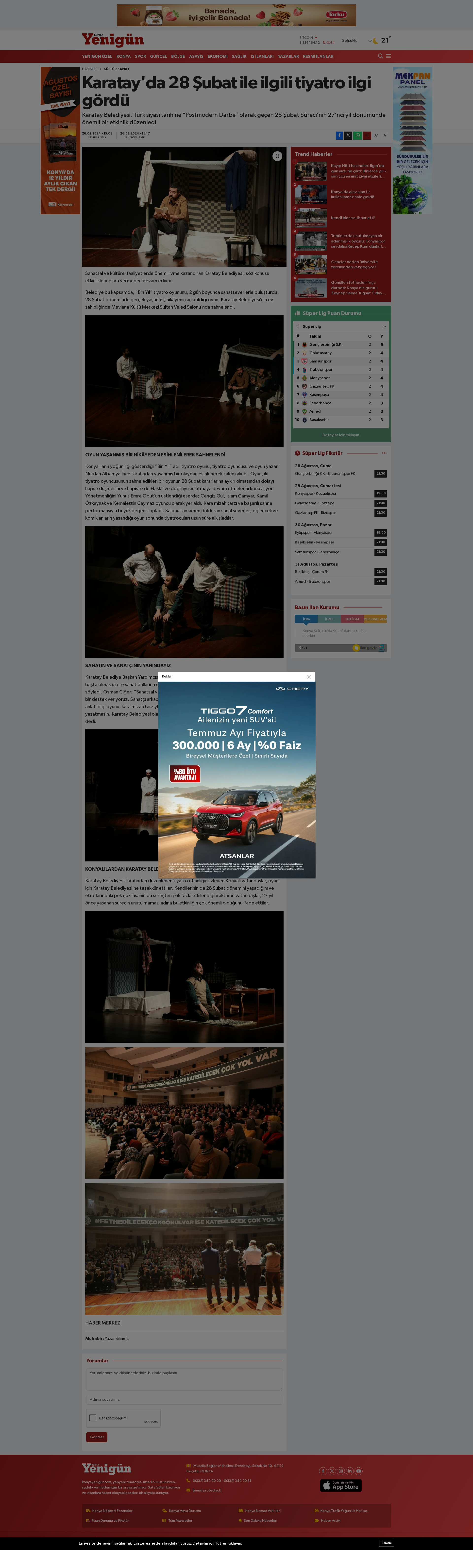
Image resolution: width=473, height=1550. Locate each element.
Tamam (386, 1543)
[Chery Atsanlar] (237, 780)
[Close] (309, 676)
